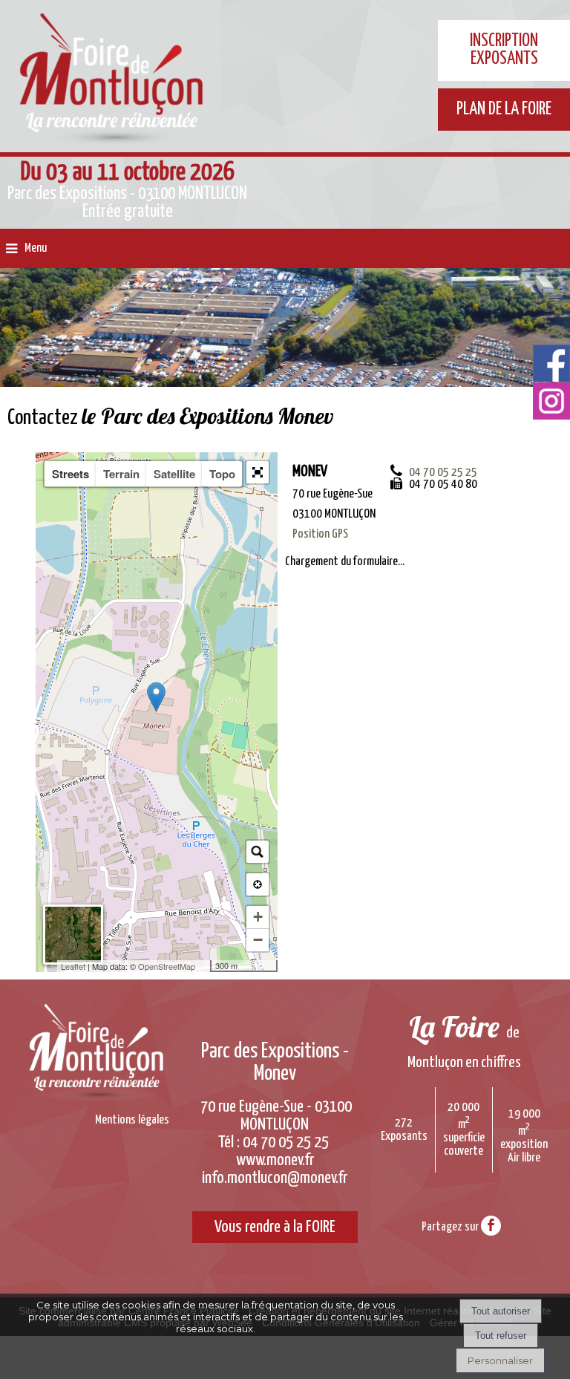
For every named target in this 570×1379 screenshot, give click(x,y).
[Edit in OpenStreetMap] (204, 966)
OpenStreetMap (166, 966)
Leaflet (73, 966)
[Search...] (257, 852)
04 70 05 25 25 (443, 472)
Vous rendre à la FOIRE (274, 1227)
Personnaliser (500, 1360)
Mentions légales (132, 1120)
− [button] (258, 939)
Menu (35, 248)
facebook (491, 1225)
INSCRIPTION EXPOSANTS (504, 50)
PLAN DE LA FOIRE (503, 109)
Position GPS (320, 534)
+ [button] (258, 916)
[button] (257, 472)
